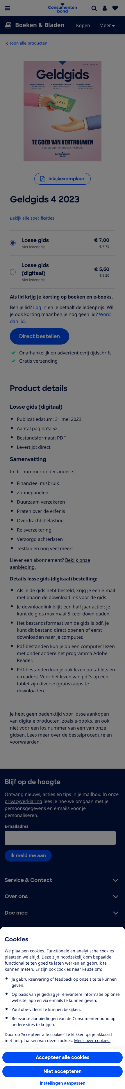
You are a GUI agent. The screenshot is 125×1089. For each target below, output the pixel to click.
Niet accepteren (63, 1071)
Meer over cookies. (92, 1040)
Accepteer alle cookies (63, 1057)
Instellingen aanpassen (62, 1083)
